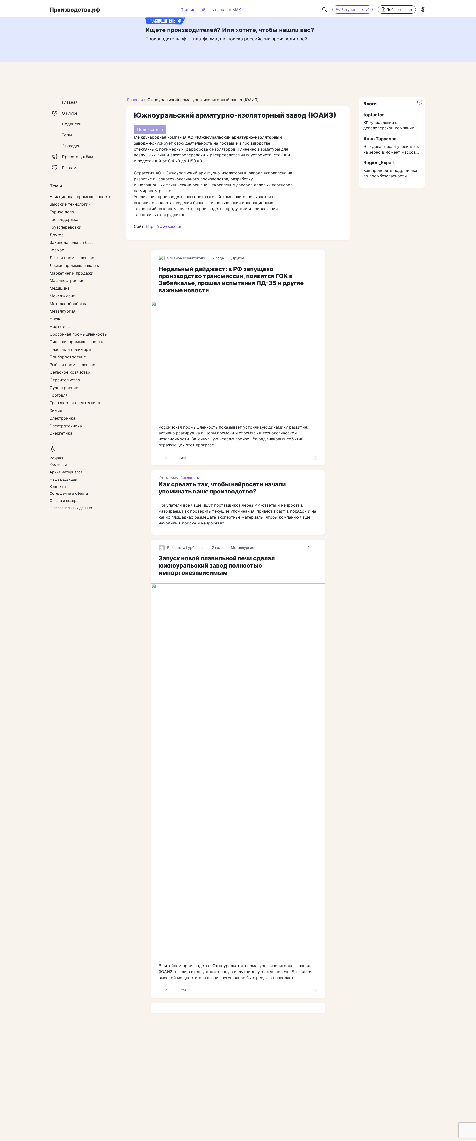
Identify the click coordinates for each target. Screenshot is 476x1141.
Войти (423, 9)
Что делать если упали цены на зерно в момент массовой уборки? (392, 149)
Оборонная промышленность (78, 334)
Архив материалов (66, 472)
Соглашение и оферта (69, 493)
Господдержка (64, 219)
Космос (57, 249)
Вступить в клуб (355, 9)
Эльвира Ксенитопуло (186, 258)
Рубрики (57, 458)
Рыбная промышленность (75, 364)
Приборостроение (68, 356)
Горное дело (62, 211)
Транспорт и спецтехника (75, 402)
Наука (55, 318)
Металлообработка (68, 303)
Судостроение (64, 387)
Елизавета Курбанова (186, 547)
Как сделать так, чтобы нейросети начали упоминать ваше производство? (222, 488)
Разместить (189, 478)
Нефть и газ (61, 326)
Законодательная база (72, 242)
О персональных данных (71, 508)
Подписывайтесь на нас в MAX (210, 9)
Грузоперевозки (65, 227)
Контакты (58, 486)
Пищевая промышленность (76, 341)
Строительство (65, 379)
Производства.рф (75, 9)
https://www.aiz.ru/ (163, 226)
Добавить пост (400, 9)
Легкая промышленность (74, 257)
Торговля (59, 395)
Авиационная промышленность (80, 196)
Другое (237, 258)
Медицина (60, 288)
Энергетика (61, 433)
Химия (56, 410)
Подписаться (150, 129)
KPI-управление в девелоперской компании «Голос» (388, 125)
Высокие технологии (70, 204)
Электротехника (66, 425)
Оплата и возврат (65, 500)
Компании (58, 465)
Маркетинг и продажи (71, 273)
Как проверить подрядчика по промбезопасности (390, 173)
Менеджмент (62, 295)
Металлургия (242, 547)
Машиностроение (67, 280)
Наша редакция (63, 479)
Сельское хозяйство (70, 372)
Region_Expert (379, 162)
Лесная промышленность (74, 265)
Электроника (62, 418)
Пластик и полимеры (70, 349)
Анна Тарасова (379, 138)
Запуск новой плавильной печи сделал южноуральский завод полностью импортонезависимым (217, 565)
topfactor (373, 114)
